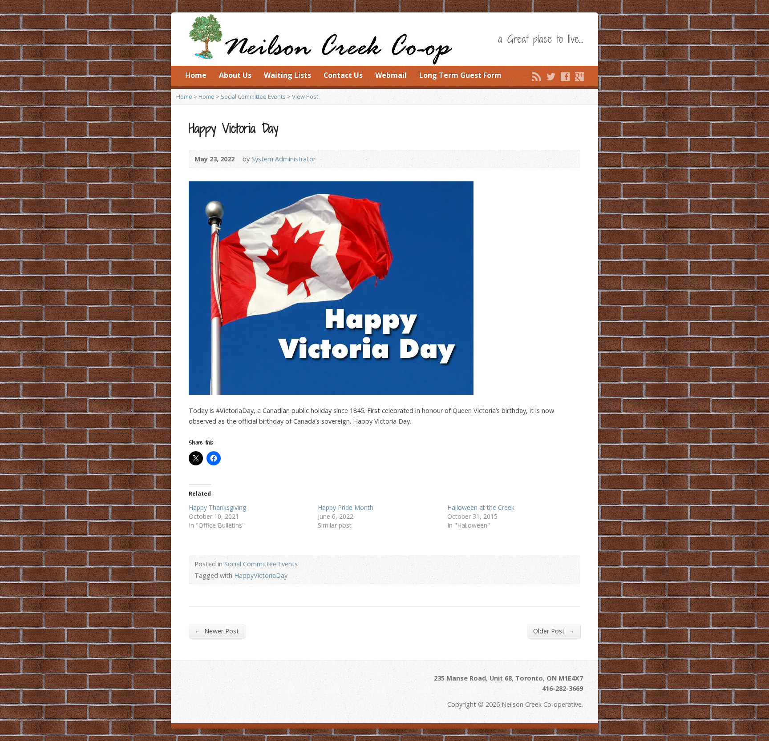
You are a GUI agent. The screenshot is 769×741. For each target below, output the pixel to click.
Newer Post (216, 630)
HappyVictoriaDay (260, 575)
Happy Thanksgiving (217, 507)
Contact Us (343, 75)
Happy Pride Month (345, 507)
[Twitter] (550, 76)
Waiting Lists (287, 75)
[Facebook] (565, 76)
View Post (305, 96)
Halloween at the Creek (480, 507)
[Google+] (579, 76)
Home (195, 75)
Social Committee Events (253, 96)
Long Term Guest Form (460, 75)
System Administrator (283, 159)
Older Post (554, 630)
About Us (235, 75)
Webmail (391, 75)
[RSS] (536, 76)
